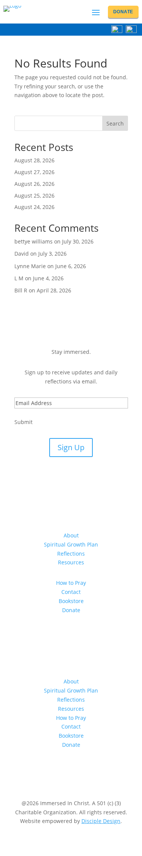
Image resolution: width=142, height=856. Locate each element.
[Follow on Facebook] (48, 632)
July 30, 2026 (78, 241)
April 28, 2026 (54, 290)
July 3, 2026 (52, 253)
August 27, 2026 (34, 172)
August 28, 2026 (34, 160)
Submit (23, 422)
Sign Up (71, 447)
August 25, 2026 (34, 195)
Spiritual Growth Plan (71, 544)
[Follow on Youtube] (64, 632)
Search (115, 123)
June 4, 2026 (48, 278)
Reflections (71, 553)
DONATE (123, 11)
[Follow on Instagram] (79, 632)
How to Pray (71, 582)
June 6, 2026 (70, 266)
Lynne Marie (30, 266)
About (71, 535)
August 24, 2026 (34, 206)
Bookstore (71, 601)
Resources (71, 562)
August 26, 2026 (34, 183)
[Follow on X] (94, 632)
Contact (71, 591)
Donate (71, 610)
